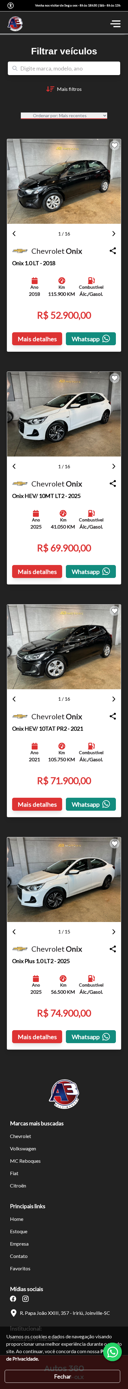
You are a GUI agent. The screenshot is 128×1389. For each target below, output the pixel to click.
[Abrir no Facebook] (13, 1299)
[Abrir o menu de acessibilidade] (10, 5)
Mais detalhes (37, 338)
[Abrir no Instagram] (25, 1299)
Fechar (62, 1376)
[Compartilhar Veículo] (113, 250)
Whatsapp (86, 338)
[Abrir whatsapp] (112, 1351)
